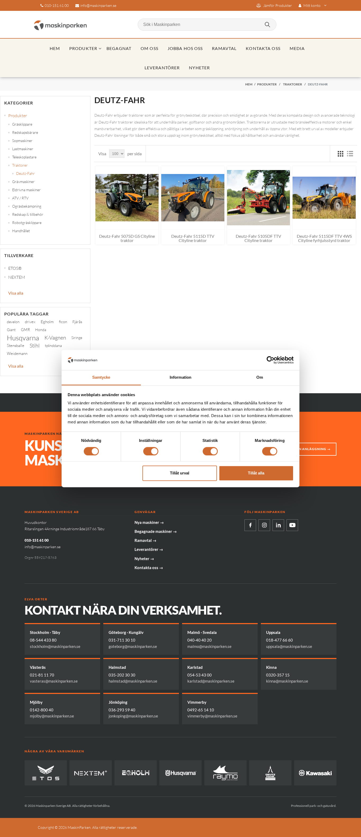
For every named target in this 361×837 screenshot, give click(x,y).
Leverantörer (162, 67)
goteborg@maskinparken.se (133, 646)
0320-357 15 (278, 675)
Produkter (83, 48)
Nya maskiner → (149, 522)
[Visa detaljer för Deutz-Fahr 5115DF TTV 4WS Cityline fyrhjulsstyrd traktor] (324, 197)
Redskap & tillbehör (27, 214)
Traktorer (20, 165)
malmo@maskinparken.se (209, 646)
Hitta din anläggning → (307, 449)
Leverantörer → (149, 549)
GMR (25, 329)
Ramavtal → (145, 540)
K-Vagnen (55, 337)
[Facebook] (250, 525)
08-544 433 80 (43, 640)
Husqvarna (23, 338)
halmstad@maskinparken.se (133, 681)
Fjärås (77, 321)
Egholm (47, 321)
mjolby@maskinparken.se (52, 715)
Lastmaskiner (22, 149)
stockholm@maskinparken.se (55, 646)
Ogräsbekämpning (26, 206)
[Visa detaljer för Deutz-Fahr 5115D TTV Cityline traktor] (192, 197)
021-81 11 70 (42, 675)
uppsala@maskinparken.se (289, 646)
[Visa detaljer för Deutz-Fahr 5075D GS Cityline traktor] (127, 197)
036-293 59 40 (122, 709)
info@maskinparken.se (98, 5)
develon (13, 321)
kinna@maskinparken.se (287, 681)
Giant (11, 329)
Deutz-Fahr (25, 173)
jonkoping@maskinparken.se (133, 715)
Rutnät (340, 153)
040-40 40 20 (199, 640)
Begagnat (119, 48)
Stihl (35, 345)
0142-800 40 (41, 709)
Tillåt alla (256, 473)
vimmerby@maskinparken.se (212, 715)
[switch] (150, 451)
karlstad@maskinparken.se (210, 681)
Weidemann (17, 353)
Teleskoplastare (24, 157)
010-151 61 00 (57, 5)
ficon (63, 321)
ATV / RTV (20, 198)
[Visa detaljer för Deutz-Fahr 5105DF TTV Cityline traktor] (258, 197)
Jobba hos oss (185, 48)
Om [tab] (259, 377)
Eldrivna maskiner (26, 189)
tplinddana (53, 345)
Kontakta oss (263, 48)
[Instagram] (264, 525)
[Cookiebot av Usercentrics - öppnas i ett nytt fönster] (270, 360)
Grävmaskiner (23, 181)
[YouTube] (292, 525)
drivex (30, 321)
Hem (55, 48)
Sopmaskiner (22, 140)
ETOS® (15, 268)
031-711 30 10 (122, 640)
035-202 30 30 (122, 675)
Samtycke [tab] (101, 377)
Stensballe (15, 345)
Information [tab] (180, 377)
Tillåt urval (179, 473)
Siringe (76, 337)
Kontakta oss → (149, 567)
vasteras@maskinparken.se (54, 681)
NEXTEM (16, 277)
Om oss (149, 48)
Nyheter (199, 67)
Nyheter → (144, 558)
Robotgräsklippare (26, 222)
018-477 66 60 (279, 640)
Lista (350, 153)
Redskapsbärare (25, 132)
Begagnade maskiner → (156, 531)
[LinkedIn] (278, 525)
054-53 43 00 (199, 675)
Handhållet (21, 230)
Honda (40, 329)
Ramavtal (224, 48)
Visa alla (15, 292)
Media (297, 48)
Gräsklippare (22, 124)
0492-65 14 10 (200, 709)
